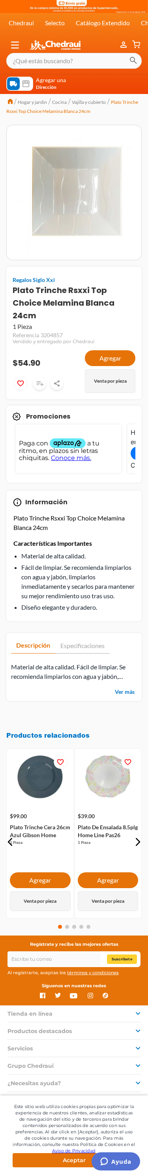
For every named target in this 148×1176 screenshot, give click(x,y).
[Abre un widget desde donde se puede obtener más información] (116, 1162)
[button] (15, 45)
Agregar (110, 358)
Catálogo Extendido (103, 22)
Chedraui (21, 22)
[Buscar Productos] (133, 60)
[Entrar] (124, 45)
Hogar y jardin (32, 102)
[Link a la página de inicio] (10, 102)
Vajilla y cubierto (89, 102)
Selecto (55, 22)
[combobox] (74, 61)
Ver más (125, 691)
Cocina (59, 102)
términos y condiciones (93, 972)
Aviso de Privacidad (74, 1150)
